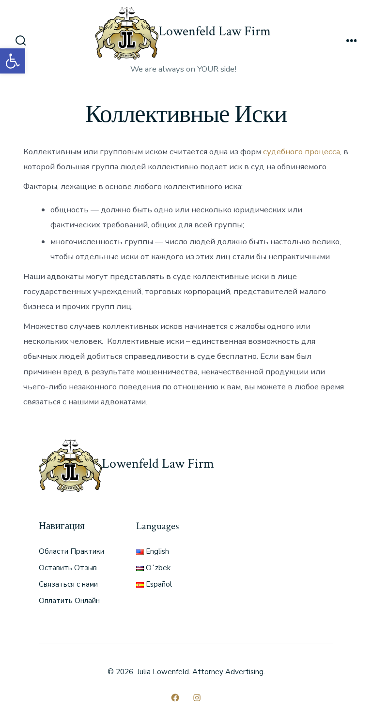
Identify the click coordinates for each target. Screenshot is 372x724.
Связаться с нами (68, 584)
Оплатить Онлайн (69, 601)
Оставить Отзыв (68, 568)
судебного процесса (301, 151)
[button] (12, 61)
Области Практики (71, 551)
